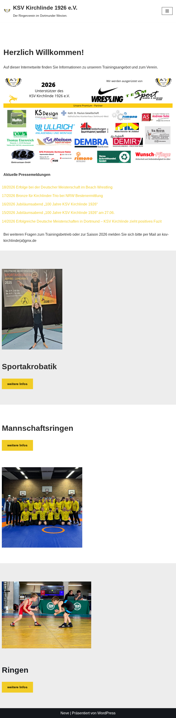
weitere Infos (17, 384)
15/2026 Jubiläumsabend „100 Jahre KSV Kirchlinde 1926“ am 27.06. (58, 213)
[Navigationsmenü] (167, 11)
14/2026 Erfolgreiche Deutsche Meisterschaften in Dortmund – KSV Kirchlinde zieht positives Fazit (82, 221)
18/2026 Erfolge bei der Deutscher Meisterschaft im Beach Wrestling (57, 187)
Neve (64, 713)
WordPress (106, 713)
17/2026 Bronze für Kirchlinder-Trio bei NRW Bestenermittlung (52, 196)
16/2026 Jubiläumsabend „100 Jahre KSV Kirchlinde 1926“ (50, 204)
